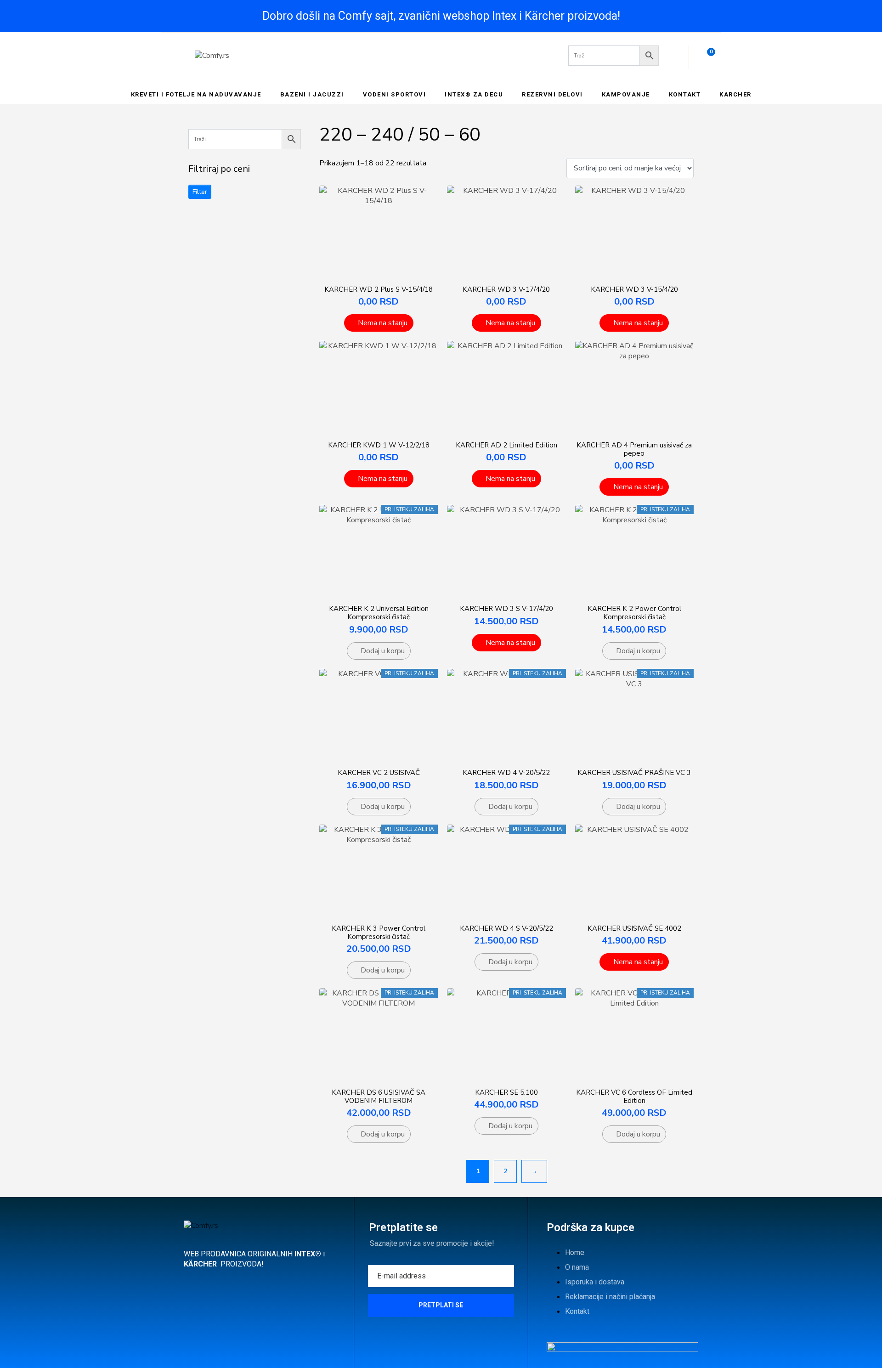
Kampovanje (626, 94)
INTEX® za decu (474, 94)
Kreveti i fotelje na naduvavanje (196, 94)
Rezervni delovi (552, 94)
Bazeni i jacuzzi (312, 94)
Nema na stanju (382, 323)
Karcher (735, 94)
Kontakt (685, 94)
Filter (199, 191)
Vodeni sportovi (394, 94)
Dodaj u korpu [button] (383, 651)
